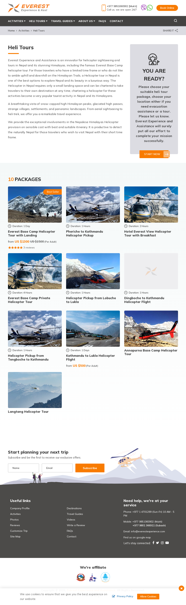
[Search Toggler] (170, 21)
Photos (14, 519)
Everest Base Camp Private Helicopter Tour (29, 299)
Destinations (74, 508)
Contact (116, 21)
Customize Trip (19, 530)
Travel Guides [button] (62, 21)
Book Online (167, 7)
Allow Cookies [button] (148, 596)
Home (11, 30)
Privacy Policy (125, 596)
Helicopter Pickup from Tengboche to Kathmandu (28, 357)
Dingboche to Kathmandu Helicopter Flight (144, 299)
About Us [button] (85, 21)
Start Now (152, 154)
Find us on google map (137, 537)
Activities (24, 30)
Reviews (15, 525)
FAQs (102, 21)
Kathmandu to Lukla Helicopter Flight (90, 357)
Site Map (15, 536)
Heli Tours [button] (37, 21)
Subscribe (90, 468)
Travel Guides (75, 514)
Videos (71, 519)
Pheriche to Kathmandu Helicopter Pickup (84, 233)
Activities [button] (15, 21)
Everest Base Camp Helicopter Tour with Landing (31, 233)
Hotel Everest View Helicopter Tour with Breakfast (147, 233)
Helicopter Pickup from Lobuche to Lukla (91, 299)
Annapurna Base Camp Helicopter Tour (150, 352)
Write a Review (76, 525)
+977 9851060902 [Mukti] (122, 6)
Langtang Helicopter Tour (28, 411)
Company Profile (20, 508)
